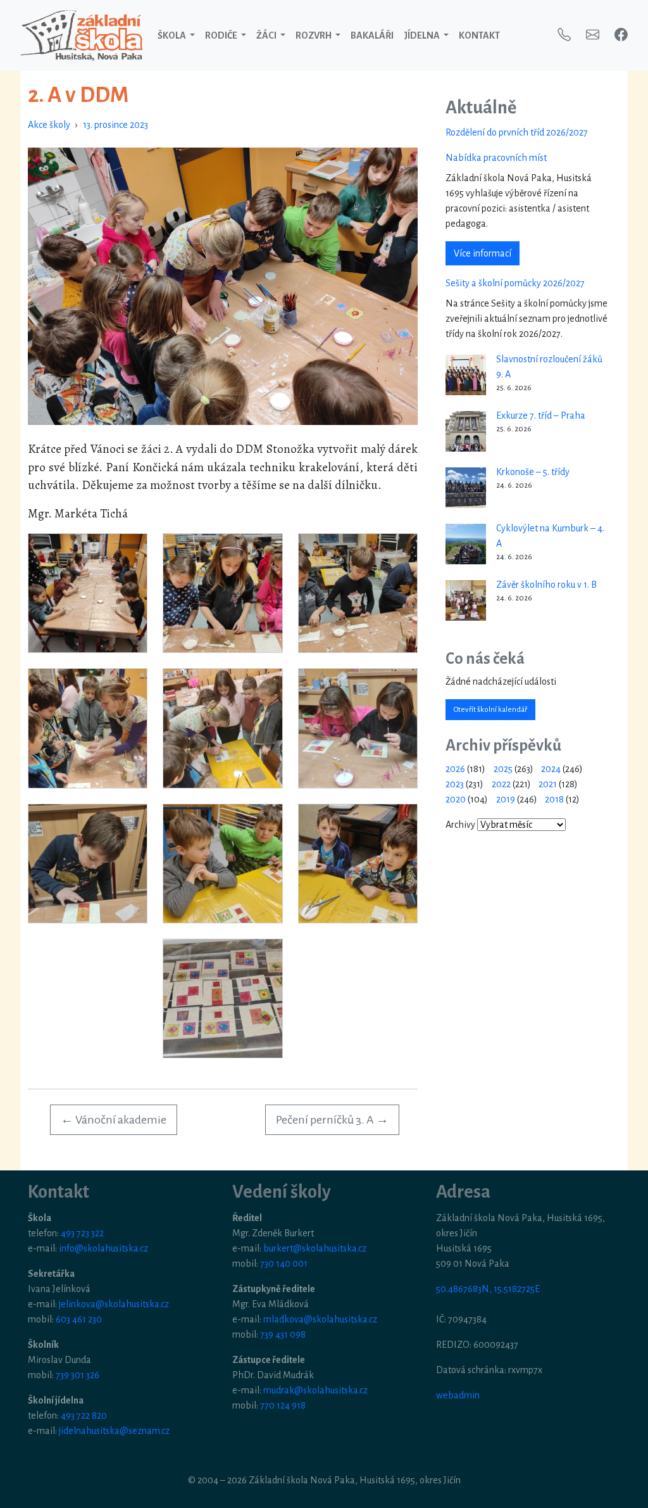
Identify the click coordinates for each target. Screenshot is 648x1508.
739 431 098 (283, 1334)
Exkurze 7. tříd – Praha (540, 415)
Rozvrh (314, 35)
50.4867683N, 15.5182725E (488, 1289)
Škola (172, 35)
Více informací (482, 253)
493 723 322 (82, 1233)
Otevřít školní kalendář (490, 710)
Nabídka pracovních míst (496, 158)
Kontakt (479, 35)
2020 (456, 799)
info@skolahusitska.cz (103, 1248)
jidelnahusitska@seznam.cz (114, 1431)
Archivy (460, 825)
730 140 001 (284, 1263)
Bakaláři (372, 35)
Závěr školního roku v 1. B (546, 585)
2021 (548, 784)
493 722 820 (84, 1415)
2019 (505, 799)
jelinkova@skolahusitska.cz (114, 1304)
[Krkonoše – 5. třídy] (466, 487)
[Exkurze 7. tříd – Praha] (466, 431)
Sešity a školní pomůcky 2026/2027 (515, 283)
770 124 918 (283, 1405)
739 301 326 (77, 1375)
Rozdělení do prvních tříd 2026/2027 (517, 132)
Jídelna (422, 35)
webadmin (458, 1395)
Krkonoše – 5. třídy (533, 472)
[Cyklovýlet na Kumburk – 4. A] (466, 544)
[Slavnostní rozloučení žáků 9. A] (466, 375)
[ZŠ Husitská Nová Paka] (81, 35)
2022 (501, 784)
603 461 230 (79, 1319)
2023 (455, 784)
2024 (551, 769)
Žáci (267, 35)
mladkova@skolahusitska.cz (320, 1319)
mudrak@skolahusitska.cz (315, 1390)
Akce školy (49, 125)
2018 (554, 799)
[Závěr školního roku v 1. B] (466, 600)
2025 (503, 769)
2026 (455, 769)
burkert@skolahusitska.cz (314, 1248)
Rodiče (222, 35)
